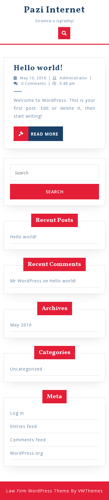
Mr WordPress (26, 281)
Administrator (74, 78)
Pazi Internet (54, 10)
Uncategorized (26, 369)
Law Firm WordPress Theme (37, 491)
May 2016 (21, 325)
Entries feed (23, 426)
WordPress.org (26, 453)
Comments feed (28, 440)
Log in (17, 413)
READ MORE (47, 132)
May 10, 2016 (33, 78)
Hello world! (38, 68)
